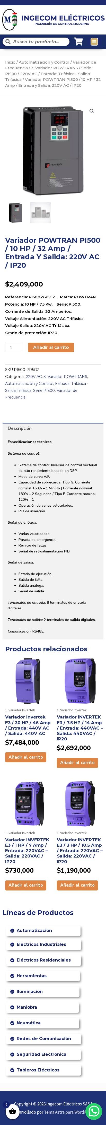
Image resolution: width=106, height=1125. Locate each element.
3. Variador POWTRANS (54, 67)
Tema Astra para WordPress (69, 1112)
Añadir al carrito (51, 347)
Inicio (10, 62)
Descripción (20, 428)
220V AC (28, 73)
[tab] (53, 428)
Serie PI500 (44, 390)
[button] (94, 42)
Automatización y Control (44, 62)
